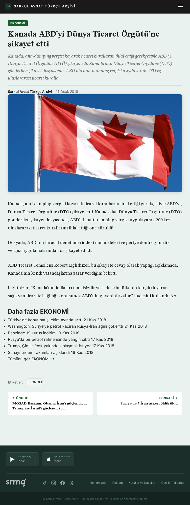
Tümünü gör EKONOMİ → (31, 358)
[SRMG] (16, 483)
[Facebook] (62, 483)
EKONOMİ (17, 23)
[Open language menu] (180, 6)
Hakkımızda (98, 483)
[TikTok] (45, 483)
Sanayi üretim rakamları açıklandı (39, 352)
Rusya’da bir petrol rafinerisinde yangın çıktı (49, 339)
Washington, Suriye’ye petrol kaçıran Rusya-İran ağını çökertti (65, 326)
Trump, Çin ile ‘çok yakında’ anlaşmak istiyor (49, 345)
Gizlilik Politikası (172, 483)
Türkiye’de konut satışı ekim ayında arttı (45, 319)
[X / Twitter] (71, 483)
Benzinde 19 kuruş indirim (32, 332)
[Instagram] (53, 483)
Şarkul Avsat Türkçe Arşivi (30, 91)
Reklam (117, 483)
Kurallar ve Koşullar (142, 483)
